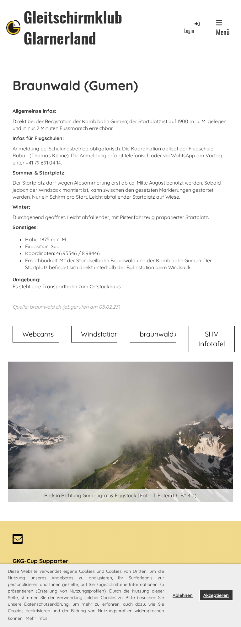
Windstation (100, 334)
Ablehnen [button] (183, 595)
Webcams (38, 334)
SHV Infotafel (211, 339)
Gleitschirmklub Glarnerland (73, 27)
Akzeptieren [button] (216, 595)
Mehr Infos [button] (36, 618)
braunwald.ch (45, 307)
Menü (223, 32)
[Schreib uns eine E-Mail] (18, 540)
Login (189, 30)
